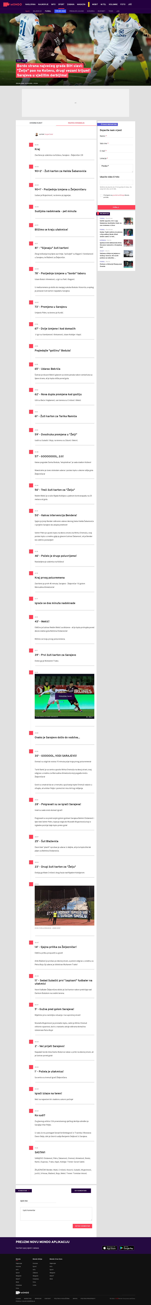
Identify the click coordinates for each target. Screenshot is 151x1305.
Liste (34, 1285)
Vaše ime (104, 144)
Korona (18, 1267)
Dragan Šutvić (48, 134)
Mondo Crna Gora (56, 1259)
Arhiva (75, 1299)
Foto (17, 1288)
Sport (19, 61)
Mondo (18, 1259)
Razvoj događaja (76, 123)
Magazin (18, 1276)
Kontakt (48, 1299)
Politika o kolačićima (61, 1299)
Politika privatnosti (88, 1299)
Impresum (38, 1299)
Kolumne (19, 1285)
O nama (18, 1299)
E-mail (103, 151)
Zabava (35, 1273)
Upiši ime (24, 1201)
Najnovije (19, 1263)
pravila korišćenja (119, 195)
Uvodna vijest (36, 123)
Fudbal (24, 61)
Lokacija (104, 158)
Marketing (28, 1299)
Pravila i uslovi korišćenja (25, 1301)
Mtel (17, 1282)
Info (17, 1270)
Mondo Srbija (37, 1259)
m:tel (116, 1298)
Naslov (103, 136)
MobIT (18, 1279)
